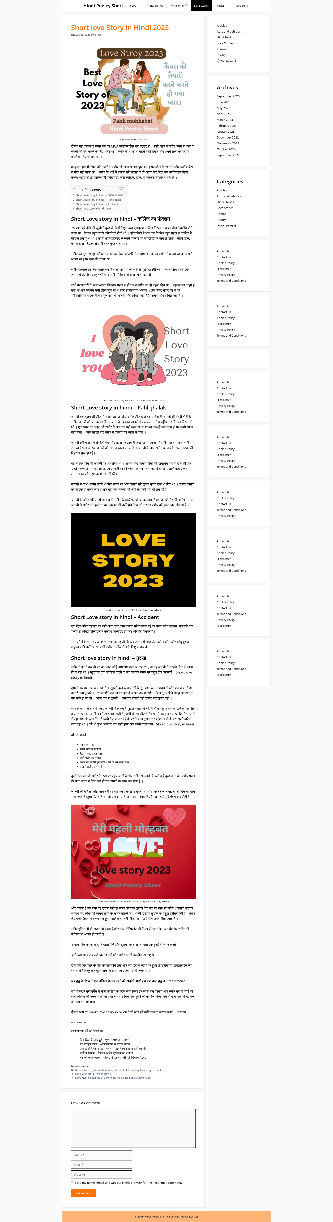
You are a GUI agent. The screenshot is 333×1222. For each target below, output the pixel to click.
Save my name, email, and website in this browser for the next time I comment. (128, 1183)
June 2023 (223, 102)
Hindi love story (84, 1070)
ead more (177, 981)
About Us (223, 251)
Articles (220, 5)
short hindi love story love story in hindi (138, 1070)
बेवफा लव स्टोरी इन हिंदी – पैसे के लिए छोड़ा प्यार (104, 762)
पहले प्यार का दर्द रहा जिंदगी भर (87, 1031)
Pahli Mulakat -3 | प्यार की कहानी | (93, 1074)
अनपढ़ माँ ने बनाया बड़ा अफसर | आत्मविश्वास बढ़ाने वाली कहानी (113, 1049)
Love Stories (201, 5)
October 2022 (226, 149)
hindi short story (104, 1070)
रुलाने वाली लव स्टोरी (91, 767)
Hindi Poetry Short (103, 5)
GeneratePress (189, 1216)
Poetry (132, 5)
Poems (221, 49)
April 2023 (224, 114)
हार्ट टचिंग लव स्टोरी (90, 758)
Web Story (242, 5)
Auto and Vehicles (229, 31)
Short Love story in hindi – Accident (97, 204)
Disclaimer (224, 269)
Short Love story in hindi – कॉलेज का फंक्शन (100, 195)
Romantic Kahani (91, 753)
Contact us (224, 257)
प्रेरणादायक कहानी (178, 5)
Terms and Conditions (231, 281)
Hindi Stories (155, 5)
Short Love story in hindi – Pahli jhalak (99, 199)
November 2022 (228, 143)
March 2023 (225, 120)
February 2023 (227, 126)
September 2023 (228, 96)
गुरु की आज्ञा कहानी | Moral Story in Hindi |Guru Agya (113, 1057)
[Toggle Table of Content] (120, 190)
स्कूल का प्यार (87, 745)
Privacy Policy (226, 275)
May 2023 (223, 108)
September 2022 (228, 155)
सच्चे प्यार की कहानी (90, 749)
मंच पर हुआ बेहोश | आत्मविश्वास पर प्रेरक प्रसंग (105, 1044)
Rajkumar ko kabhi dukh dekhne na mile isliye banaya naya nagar (113, 1077)
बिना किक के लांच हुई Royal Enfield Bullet (104, 1040)
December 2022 (228, 137)
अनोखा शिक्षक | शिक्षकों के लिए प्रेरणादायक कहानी (106, 1053)
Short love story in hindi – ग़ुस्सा (94, 208)
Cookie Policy (226, 263)
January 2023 (226, 131)
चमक (142, 499)
